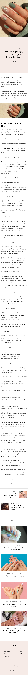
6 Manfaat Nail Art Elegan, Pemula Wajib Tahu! (14, 577)
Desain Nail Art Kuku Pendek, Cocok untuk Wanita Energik (14, 605)
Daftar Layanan (7, 651)
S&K (21, 654)
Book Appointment (7, 654)
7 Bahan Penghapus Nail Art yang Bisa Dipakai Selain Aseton (14, 548)
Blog (21, 651)
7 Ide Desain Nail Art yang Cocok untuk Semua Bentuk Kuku (14, 631)
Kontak (7, 656)
